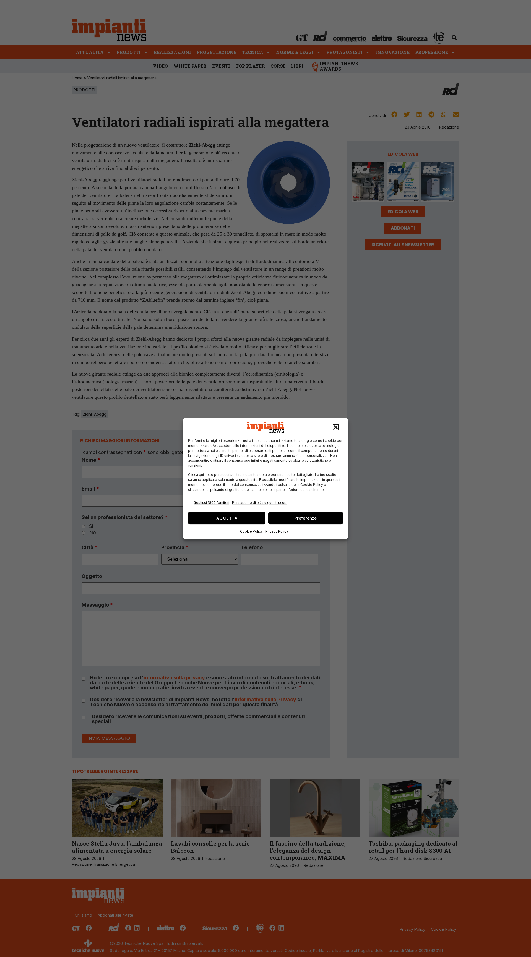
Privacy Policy (277, 531)
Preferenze (306, 518)
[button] (336, 427)
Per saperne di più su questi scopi (259, 502)
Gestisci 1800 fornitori (211, 502)
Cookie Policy (251, 531)
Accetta (227, 518)
